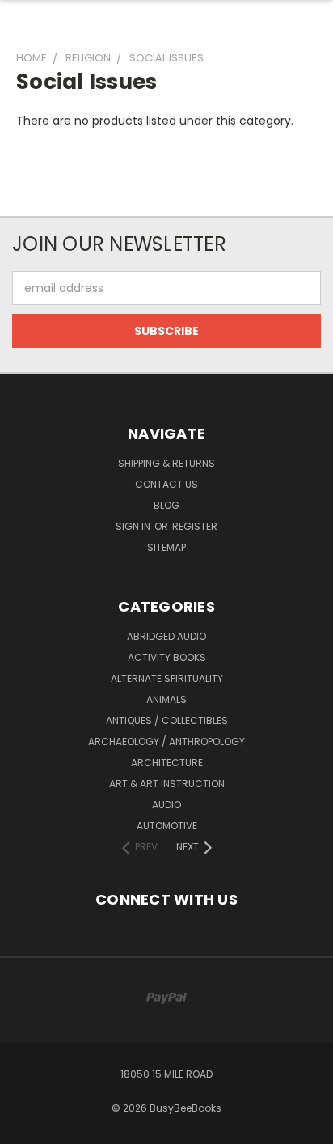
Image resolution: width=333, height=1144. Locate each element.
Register (194, 526)
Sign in (134, 526)
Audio (166, 804)
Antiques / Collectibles (167, 720)
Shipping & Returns (166, 463)
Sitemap (166, 547)
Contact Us (166, 484)
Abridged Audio (166, 636)
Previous (25, 1128)
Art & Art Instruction (167, 783)
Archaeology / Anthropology (166, 741)
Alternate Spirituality (167, 678)
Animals (166, 699)
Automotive (167, 826)
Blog (166, 505)
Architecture (167, 762)
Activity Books (167, 657)
